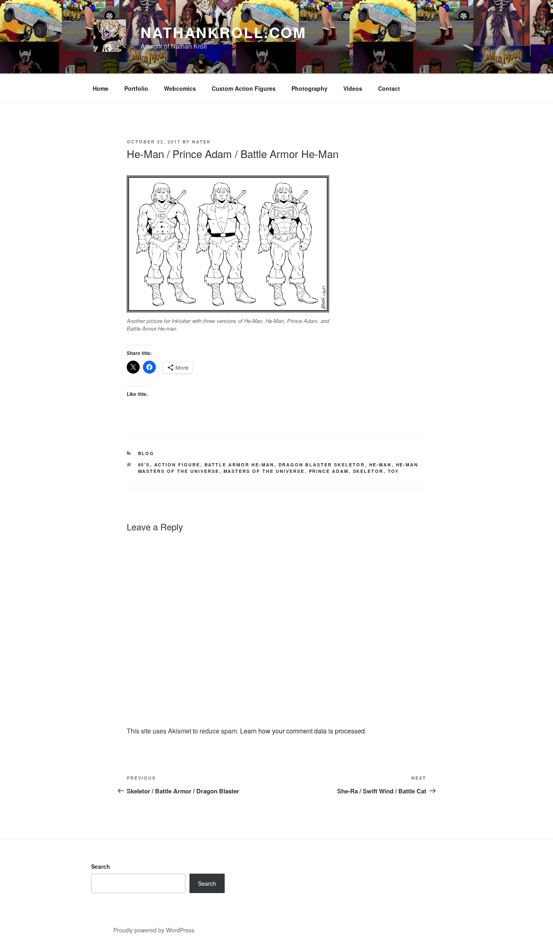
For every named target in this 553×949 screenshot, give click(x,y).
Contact (389, 88)
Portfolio (136, 88)
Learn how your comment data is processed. (303, 730)
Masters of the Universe (264, 471)
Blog (146, 453)
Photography (309, 88)
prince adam (329, 471)
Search (100, 866)
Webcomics (180, 88)
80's (144, 465)
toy (393, 471)
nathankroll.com (223, 32)
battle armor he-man (239, 465)
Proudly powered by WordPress (153, 930)
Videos (352, 88)
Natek (201, 142)
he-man (380, 465)
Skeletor (368, 471)
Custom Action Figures (244, 88)
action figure (177, 465)
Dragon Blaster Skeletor (322, 465)
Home (100, 88)
